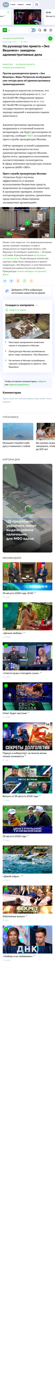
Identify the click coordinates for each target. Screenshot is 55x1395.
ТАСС (30, 135)
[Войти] (45, 30)
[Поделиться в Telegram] (5, 281)
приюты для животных (14, 68)
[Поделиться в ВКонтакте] (11, 281)
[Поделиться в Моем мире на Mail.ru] (31, 281)
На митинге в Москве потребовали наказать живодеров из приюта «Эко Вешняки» (28, 363)
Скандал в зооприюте (13, 38)
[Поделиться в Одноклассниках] (18, 281)
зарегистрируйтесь (19, 384)
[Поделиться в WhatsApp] (25, 281)
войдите (42, 381)
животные (8, 64)
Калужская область (25, 64)
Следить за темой (17, 310)
